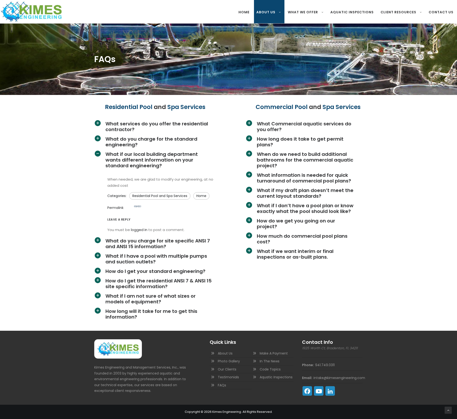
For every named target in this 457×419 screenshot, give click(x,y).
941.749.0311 (325, 365)
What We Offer (303, 12)
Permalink (115, 207)
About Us (265, 12)
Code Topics (270, 369)
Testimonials (228, 377)
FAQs (222, 385)
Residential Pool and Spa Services (159, 195)
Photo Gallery (229, 361)
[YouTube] (318, 391)
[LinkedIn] (330, 391)
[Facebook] (307, 391)
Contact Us (441, 12)
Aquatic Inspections (352, 12)
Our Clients (227, 369)
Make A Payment (274, 353)
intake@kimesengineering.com (339, 377)
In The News (269, 361)
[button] (159, 126)
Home (243, 12)
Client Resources (398, 12)
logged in (139, 229)
